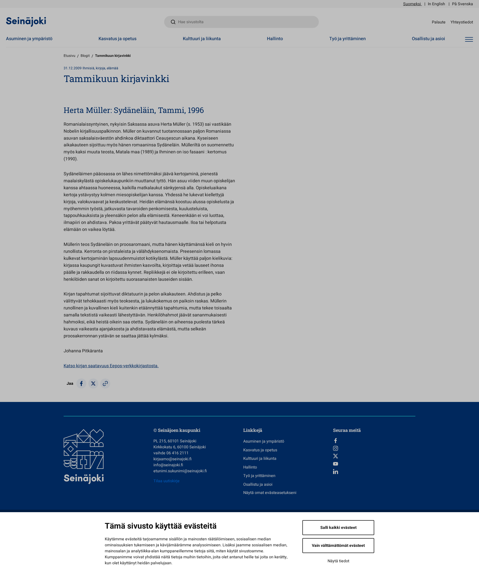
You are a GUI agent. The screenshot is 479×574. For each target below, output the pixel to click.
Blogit (85, 55)
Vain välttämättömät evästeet (338, 546)
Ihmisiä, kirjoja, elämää (100, 68)
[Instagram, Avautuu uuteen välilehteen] (374, 448)
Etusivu (69, 55)
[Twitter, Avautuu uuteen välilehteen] (374, 456)
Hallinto (275, 38)
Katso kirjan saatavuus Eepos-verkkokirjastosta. (111, 366)
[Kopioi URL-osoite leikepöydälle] (105, 383)
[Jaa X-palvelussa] (93, 383)
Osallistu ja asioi (428, 38)
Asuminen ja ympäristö (29, 38)
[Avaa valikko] (469, 39)
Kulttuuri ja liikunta (202, 38)
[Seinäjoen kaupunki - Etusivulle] (26, 22)
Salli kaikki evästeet (338, 528)
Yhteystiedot (462, 22)
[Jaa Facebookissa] (81, 383)
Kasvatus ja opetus (117, 38)
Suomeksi (412, 4)
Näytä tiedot (338, 561)
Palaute (439, 22)
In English (436, 4)
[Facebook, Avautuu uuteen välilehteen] (374, 440)
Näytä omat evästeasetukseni (269, 493)
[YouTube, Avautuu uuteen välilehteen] (374, 463)
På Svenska (462, 4)
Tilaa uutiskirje (166, 481)
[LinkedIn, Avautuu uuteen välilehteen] (374, 471)
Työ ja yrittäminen (347, 38)
